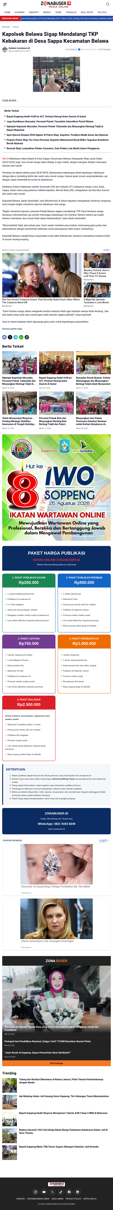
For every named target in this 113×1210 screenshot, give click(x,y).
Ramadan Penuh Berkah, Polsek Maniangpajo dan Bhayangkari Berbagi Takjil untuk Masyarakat (93, 380)
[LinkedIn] (77, 1192)
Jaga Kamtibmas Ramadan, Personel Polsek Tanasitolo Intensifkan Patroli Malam (50, 121)
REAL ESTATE (87, 12)
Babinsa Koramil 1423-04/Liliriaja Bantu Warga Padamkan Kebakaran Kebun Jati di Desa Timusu (63, 1131)
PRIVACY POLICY (73, 1199)
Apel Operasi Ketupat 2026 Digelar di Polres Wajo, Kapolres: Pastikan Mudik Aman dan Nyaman (57, 135)
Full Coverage (56, 1063)
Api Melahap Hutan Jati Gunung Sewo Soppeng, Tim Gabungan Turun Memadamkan (64, 1096)
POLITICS (102, 12)
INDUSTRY (34, 12)
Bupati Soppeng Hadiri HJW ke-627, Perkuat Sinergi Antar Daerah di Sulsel (46, 116)
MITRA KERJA (90, 1199)
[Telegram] (15, 337)
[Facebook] (4, 337)
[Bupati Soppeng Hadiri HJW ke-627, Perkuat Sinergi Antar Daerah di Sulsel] (56, 362)
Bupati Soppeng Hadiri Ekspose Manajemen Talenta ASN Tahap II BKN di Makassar (63, 1113)
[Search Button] (108, 4)
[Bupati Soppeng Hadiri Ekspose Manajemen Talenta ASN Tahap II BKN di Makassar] (9, 1119)
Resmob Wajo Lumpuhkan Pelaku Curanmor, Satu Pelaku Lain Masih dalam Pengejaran (53, 148)
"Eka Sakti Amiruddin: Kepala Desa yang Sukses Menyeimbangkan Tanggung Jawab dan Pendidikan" (51, 1028)
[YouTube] (44, 1192)
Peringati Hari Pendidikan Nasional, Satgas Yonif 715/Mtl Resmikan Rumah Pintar (47, 1041)
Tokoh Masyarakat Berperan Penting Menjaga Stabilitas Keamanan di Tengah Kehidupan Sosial (19, 421)
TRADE (58, 12)
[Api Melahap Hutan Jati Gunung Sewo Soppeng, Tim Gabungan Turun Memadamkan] (9, 1102)
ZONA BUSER (51, 1204)
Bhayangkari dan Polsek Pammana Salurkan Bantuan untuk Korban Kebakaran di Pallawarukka (91, 421)
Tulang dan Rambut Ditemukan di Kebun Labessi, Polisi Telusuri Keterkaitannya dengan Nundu (61, 1081)
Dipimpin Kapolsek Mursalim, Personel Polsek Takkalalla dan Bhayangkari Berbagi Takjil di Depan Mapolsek (55, 128)
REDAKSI (20, 1199)
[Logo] (56, 1184)
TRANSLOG (71, 12)
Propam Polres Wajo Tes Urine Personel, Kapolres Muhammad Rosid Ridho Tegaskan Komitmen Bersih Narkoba (58, 142)
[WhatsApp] (21, 337)
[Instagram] (36, 1192)
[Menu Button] (5, 4)
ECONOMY (20, 12)
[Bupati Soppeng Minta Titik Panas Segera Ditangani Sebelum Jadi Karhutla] (9, 1152)
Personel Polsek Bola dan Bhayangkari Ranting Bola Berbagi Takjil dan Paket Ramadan (53, 421)
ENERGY (47, 12)
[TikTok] (61, 1192)
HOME (7, 12)
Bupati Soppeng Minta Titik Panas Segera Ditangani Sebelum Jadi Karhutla (59, 1146)
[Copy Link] (27, 337)
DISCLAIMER (57, 1199)
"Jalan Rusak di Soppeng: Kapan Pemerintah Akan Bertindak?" (37, 1052)
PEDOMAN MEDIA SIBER (38, 1199)
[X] (10, 337)
